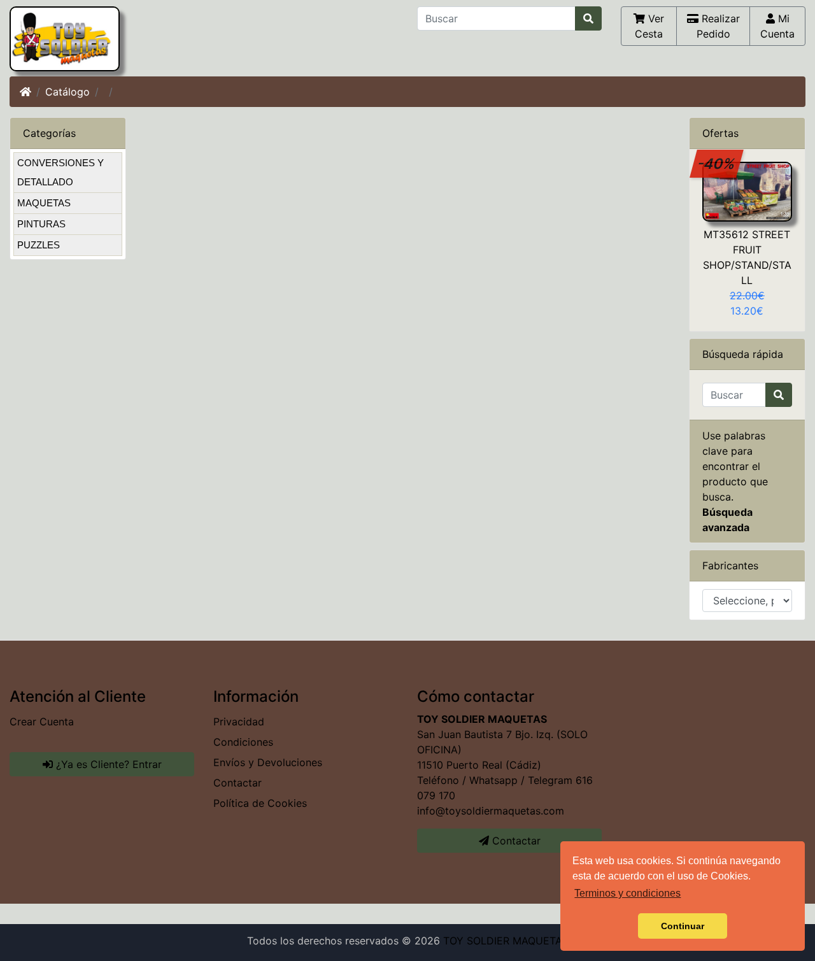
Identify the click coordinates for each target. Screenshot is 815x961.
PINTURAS (41, 223)
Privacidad (238, 721)
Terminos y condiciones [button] (627, 893)
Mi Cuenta (777, 26)
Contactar (237, 782)
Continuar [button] (682, 926)
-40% (717, 163)
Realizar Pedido (718, 26)
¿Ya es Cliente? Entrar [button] (107, 764)
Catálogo (67, 91)
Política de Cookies (260, 803)
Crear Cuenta (42, 721)
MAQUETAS (44, 202)
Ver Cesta (649, 26)
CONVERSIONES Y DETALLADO (60, 172)
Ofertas (720, 133)
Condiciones (243, 742)
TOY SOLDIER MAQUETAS (506, 940)
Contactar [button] (515, 840)
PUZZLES (38, 244)
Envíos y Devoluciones (267, 762)
